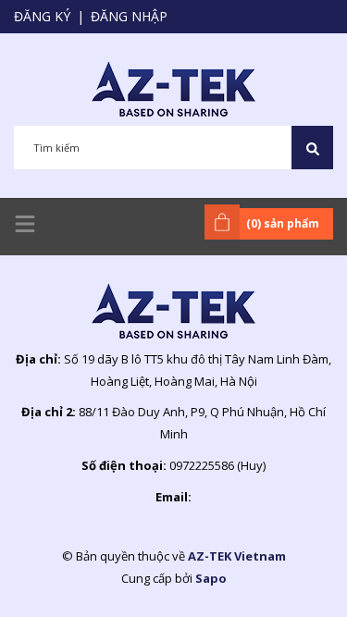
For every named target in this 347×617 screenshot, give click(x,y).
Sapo (211, 578)
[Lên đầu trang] (287, 573)
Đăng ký (42, 16)
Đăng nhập (129, 16)
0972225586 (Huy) (217, 465)
